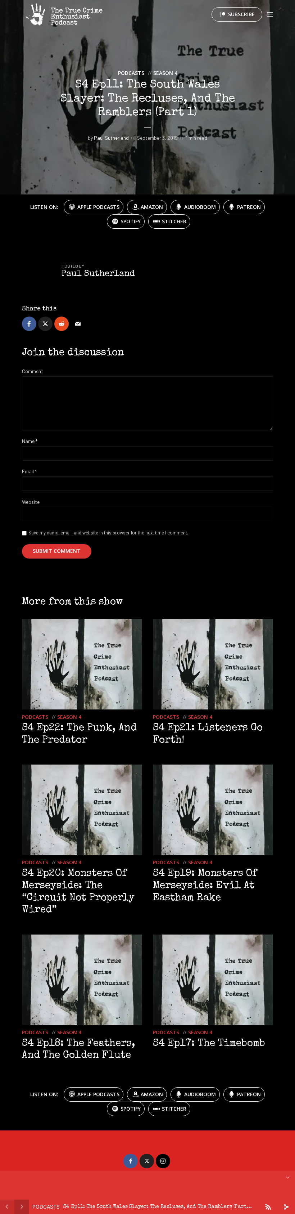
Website (31, 502)
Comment (32, 371)
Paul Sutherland (111, 138)
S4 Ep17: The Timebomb (209, 1044)
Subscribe (241, 14)
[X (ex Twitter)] (147, 1161)
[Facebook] (130, 1161)
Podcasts (131, 73)
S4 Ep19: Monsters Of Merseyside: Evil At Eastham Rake (205, 886)
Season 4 (165, 73)
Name (29, 441)
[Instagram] (163, 1161)
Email (29, 471)
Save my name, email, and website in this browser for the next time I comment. (108, 533)
